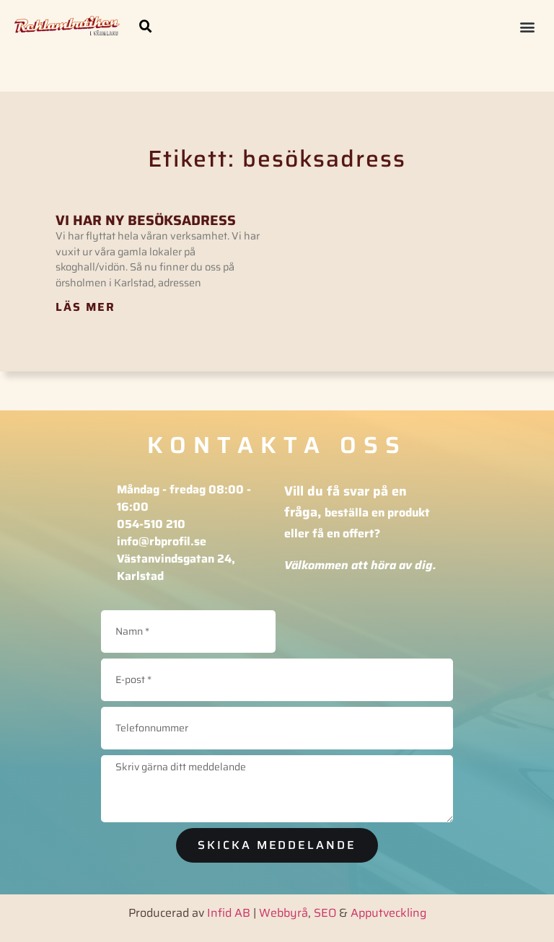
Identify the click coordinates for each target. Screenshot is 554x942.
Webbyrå (283, 913)
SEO (325, 913)
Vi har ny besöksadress (146, 220)
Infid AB (228, 913)
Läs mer (85, 307)
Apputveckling (388, 913)
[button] (145, 26)
